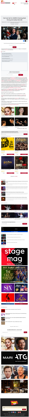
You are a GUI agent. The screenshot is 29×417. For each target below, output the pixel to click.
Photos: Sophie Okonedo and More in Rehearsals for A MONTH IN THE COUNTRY (7, 54)
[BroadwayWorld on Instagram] (13, 412)
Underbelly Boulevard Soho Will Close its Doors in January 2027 (10, 393)
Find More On (14, 176)
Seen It (4, 154)
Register (22, 1)
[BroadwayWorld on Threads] (18, 412)
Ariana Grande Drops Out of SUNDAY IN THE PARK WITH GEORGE (10, 350)
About (7, 413)
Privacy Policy (22, 415)
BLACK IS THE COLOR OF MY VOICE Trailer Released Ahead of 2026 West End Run (16, 197)
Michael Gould (12, 78)
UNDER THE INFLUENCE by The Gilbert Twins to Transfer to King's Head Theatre (7, 61)
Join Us (12, 413)
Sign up (25, 332)
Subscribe (24, 223)
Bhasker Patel (14, 79)
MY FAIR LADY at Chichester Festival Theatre (12, 242)
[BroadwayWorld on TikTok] (16, 412)
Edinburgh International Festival (13, 104)
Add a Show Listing (8, 2)
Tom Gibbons (16, 89)
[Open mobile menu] (28, 1)
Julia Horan (10, 90)
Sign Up (14, 47)
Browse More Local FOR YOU (22, 128)
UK (14, 4)
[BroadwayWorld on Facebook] (11, 412)
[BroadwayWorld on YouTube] (20, 412)
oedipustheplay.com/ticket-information (15, 87)
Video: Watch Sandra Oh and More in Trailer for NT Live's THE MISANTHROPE (7, 56)
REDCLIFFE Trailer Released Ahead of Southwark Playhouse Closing (15, 192)
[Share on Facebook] (23, 41)
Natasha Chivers (6, 89)
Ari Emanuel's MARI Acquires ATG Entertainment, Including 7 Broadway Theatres (7, 58)
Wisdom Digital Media (13, 415)
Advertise (5, 413)
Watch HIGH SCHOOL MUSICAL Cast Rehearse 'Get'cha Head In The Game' (16, 239)
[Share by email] (27, 41)
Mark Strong (13, 77)
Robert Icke (6, 49)
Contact (9, 413)
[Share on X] (25, 41)
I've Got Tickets (10, 154)
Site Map (21, 413)
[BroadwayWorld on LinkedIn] (15, 412)
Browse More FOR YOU (14, 326)
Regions (18, 413)
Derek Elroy (18, 80)
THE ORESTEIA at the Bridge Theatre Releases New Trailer (14, 237)
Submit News (15, 413)
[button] (26, 1)
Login (24, 1)
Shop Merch (3, 2)
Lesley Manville (22, 77)
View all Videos (3, 245)
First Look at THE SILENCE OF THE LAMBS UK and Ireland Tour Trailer (15, 234)
